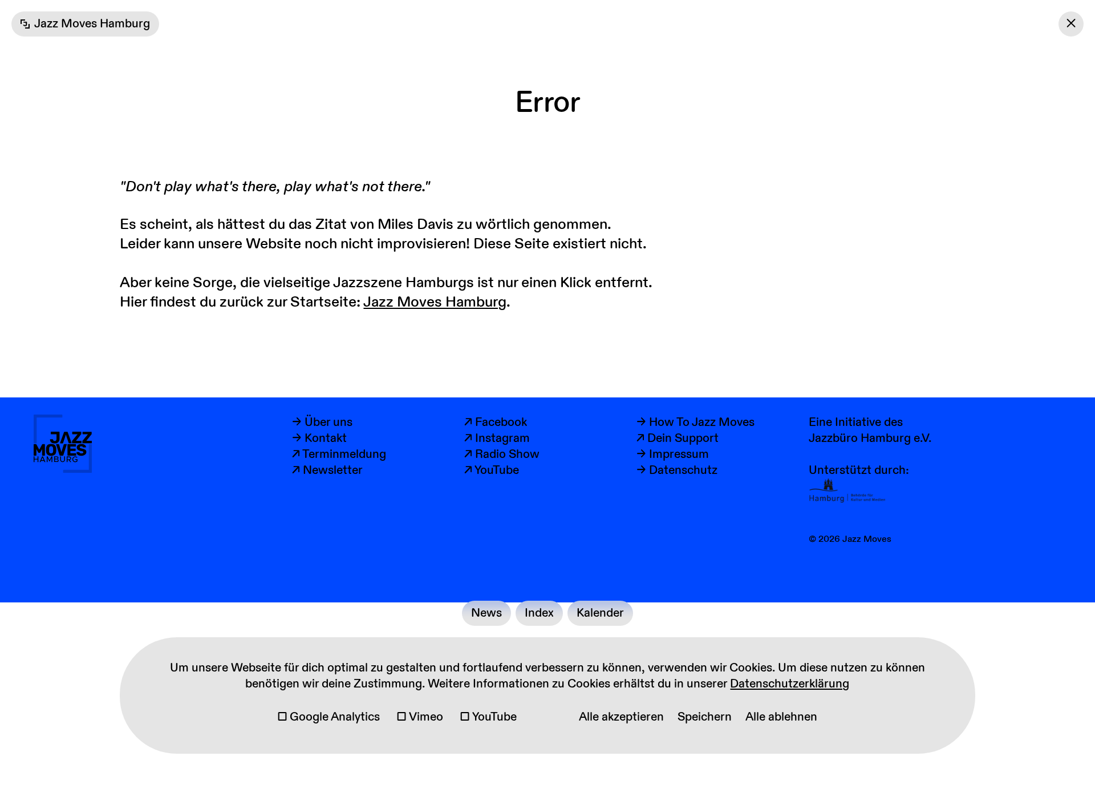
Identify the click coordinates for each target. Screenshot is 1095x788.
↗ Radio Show (502, 455)
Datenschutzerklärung (789, 684)
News (486, 613)
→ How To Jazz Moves (695, 423)
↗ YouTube (491, 471)
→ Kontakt (319, 439)
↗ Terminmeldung (339, 455)
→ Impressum (672, 455)
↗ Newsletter (327, 471)
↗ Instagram (497, 439)
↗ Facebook (495, 423)
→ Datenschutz (676, 471)
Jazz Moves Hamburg (434, 302)
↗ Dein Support (677, 439)
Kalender (600, 613)
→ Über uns (322, 423)
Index (539, 613)
